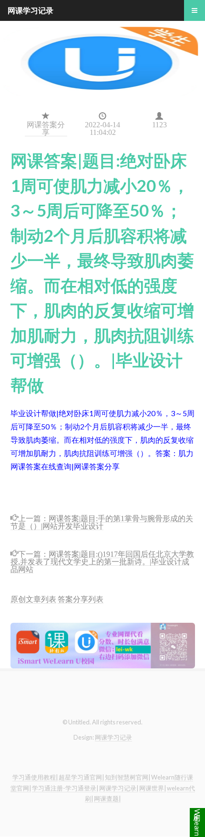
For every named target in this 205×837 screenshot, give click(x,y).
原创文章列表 (33, 598)
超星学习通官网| (81, 777)
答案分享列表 (80, 598)
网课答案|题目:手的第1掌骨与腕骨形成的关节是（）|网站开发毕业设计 (101, 521)
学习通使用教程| (35, 777)
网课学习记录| (118, 788)
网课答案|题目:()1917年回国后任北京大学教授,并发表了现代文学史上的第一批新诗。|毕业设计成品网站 (102, 561)
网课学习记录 (113, 737)
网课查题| (107, 798)
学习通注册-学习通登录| (65, 788)
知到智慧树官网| (127, 777)
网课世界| (152, 788)
